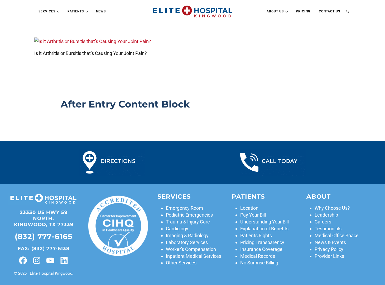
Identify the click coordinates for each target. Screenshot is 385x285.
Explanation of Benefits (264, 228)
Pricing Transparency (262, 242)
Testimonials (328, 228)
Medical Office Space (337, 235)
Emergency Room (184, 208)
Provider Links (329, 256)
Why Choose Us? (332, 208)
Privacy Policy (329, 249)
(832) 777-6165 (44, 236)
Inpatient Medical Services (193, 256)
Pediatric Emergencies (189, 215)
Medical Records (257, 256)
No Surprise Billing (259, 262)
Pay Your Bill (253, 215)
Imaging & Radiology (187, 235)
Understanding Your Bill (264, 222)
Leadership (326, 215)
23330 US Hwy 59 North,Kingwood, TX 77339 (43, 218)
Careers (323, 222)
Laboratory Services (187, 242)
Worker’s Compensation (191, 249)
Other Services (181, 262)
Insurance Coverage (261, 249)
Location (249, 208)
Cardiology (177, 228)
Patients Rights (256, 235)
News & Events (330, 242)
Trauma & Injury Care (188, 222)
